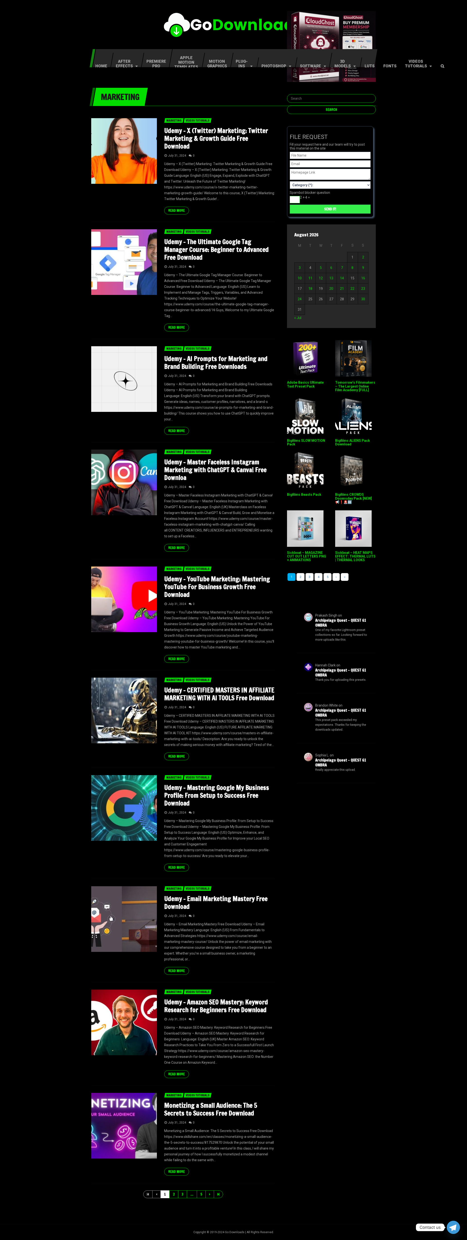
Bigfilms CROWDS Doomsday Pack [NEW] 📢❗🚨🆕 (353, 498)
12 (321, 278)
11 (310, 278)
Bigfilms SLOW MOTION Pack (306, 442)
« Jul (297, 318)
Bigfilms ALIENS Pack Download (352, 442)
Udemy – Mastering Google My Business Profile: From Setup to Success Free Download (216, 795)
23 (363, 289)
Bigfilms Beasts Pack (304, 494)
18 (310, 289)
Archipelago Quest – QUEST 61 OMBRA (340, 623)
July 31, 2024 (177, 155)
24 (300, 299)
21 (342, 289)
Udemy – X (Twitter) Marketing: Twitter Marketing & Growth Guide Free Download (216, 138)
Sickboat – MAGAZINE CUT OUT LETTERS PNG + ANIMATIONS (306, 556)
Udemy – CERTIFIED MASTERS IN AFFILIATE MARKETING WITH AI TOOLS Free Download (219, 694)
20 (331, 289)
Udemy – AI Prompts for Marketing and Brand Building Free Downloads (216, 362)
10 (300, 278)
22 (352, 289)
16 (363, 278)
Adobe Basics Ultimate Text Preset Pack (305, 384)
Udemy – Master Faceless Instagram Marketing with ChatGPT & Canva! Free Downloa (215, 470)
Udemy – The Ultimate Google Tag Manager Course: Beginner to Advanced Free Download (216, 249)
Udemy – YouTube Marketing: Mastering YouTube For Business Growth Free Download (217, 587)
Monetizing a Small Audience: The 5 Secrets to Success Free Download (210, 1109)
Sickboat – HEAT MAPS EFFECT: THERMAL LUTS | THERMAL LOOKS (355, 556)
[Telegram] (453, 1227)
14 (342, 278)
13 (331, 278)
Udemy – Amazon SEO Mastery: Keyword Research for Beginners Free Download (216, 1006)
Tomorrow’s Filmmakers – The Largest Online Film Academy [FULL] (355, 386)
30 (363, 299)
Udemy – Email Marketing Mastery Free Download (216, 902)
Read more (176, 210)
